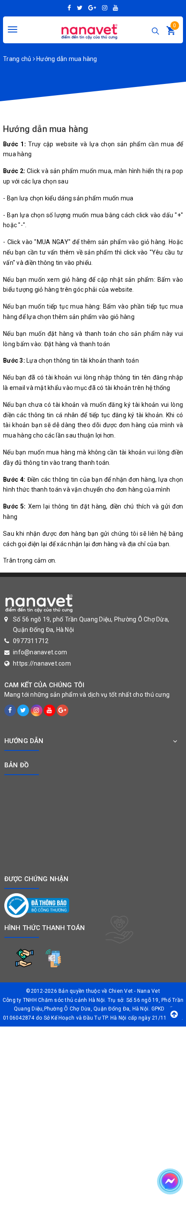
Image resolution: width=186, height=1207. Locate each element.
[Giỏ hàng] (171, 32)
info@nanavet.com (40, 652)
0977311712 (31, 640)
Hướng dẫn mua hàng (46, 129)
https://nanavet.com (42, 663)
